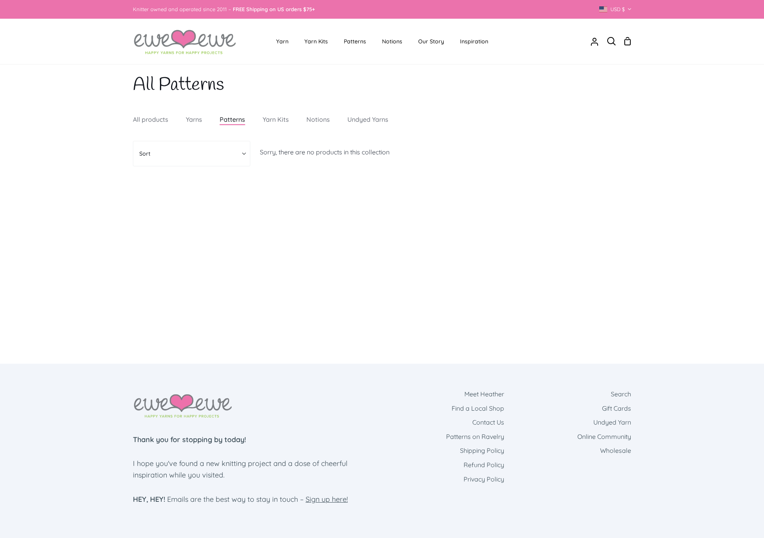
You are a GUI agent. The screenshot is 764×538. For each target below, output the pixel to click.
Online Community (604, 437)
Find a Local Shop (478, 408)
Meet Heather (484, 394)
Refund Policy (484, 465)
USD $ (617, 9)
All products (150, 119)
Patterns (232, 119)
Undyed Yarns (367, 119)
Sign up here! (327, 499)
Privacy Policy (484, 479)
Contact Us (488, 422)
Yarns (194, 119)
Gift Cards (616, 408)
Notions (318, 119)
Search (621, 394)
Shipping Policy (482, 450)
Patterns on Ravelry (475, 437)
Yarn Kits (276, 119)
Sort (144, 153)
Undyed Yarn (612, 422)
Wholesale (615, 450)
